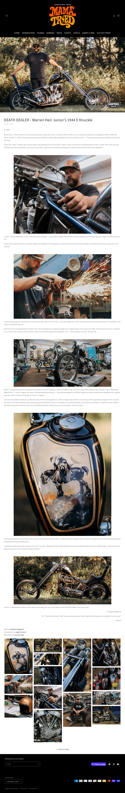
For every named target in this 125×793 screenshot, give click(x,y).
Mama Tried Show (13, 788)
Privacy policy (23, 788)
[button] (7, 16)
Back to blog (64, 749)
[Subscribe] (38, 764)
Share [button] (8, 130)
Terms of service (33, 788)
